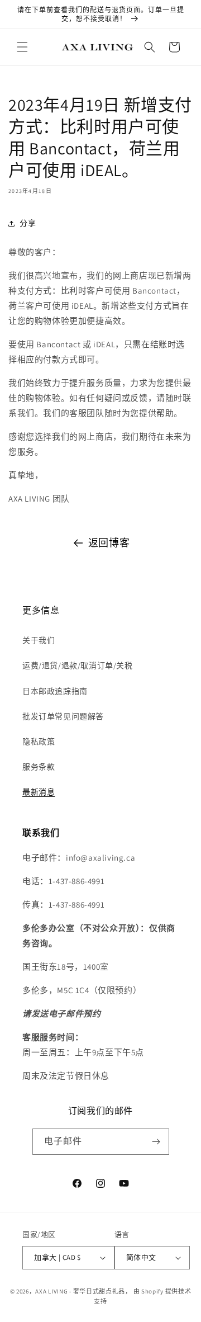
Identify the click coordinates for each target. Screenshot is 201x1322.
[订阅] (156, 1142)
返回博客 (109, 542)
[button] (22, 47)
